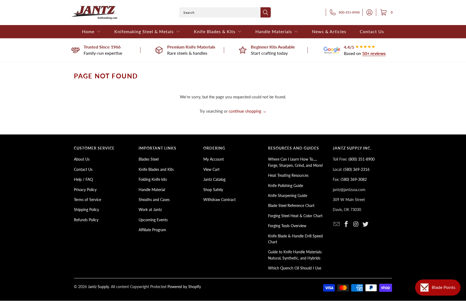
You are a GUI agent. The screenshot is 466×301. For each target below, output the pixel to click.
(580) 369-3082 (354, 179)
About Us (82, 159)
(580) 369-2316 (356, 169)
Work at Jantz (150, 209)
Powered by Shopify (184, 286)
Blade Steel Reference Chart (291, 205)
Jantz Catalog (214, 179)
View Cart (211, 169)
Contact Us (83, 169)
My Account (213, 159)
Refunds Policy (86, 219)
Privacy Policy (85, 189)
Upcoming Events (153, 219)
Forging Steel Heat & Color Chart (295, 215)
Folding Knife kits (153, 179)
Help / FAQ (83, 179)
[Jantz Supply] (94, 12)
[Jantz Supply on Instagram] (356, 224)
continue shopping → (247, 111)
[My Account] (367, 12)
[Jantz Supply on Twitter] (366, 224)
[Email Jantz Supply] (337, 224)
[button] (91, 31)
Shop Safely (213, 189)
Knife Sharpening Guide (287, 195)
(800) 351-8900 (361, 159)
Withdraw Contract (219, 199)
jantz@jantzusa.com (349, 189)
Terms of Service (87, 199)
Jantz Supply (98, 286)
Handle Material (152, 189)
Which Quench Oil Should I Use (294, 268)
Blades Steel (149, 159)
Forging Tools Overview (287, 225)
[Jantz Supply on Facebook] (346, 224)
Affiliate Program (152, 229)
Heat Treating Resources (288, 175)
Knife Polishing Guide (285, 185)
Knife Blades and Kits (156, 169)
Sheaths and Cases (154, 199)
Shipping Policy (86, 209)
